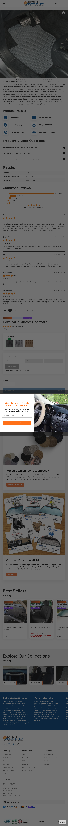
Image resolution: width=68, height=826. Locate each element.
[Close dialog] (66, 396)
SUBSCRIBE (17, 423)
